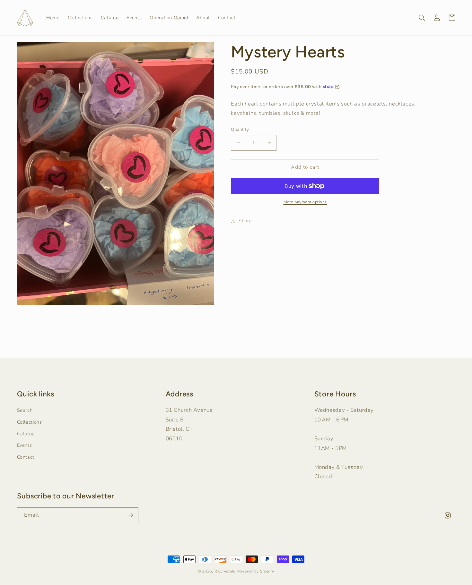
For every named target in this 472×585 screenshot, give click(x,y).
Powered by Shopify (255, 571)
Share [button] (245, 220)
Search (25, 410)
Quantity (240, 129)
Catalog (26, 433)
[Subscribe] (130, 515)
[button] (422, 17)
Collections (29, 422)
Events (24, 445)
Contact (25, 457)
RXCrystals (224, 571)
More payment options (305, 202)
